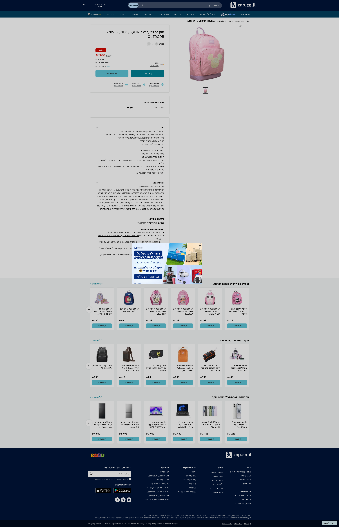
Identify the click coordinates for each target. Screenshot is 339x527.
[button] (200, 244)
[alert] (169, 263)
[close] (200, 244)
